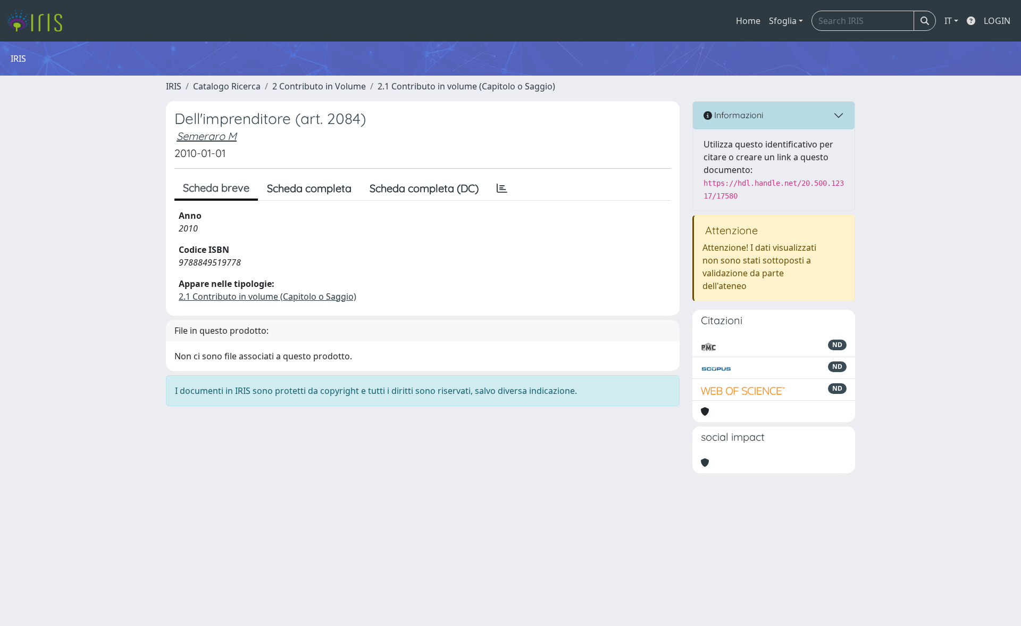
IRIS (173, 86)
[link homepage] (38, 21)
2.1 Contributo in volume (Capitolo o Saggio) (466, 86)
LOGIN (997, 21)
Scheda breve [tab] (216, 187)
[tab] (502, 188)
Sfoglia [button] (783, 21)
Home (748, 21)
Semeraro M (207, 136)
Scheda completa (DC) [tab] (424, 188)
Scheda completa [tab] (309, 188)
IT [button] (948, 21)
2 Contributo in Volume (319, 86)
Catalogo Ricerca (227, 86)
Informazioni (737, 115)
